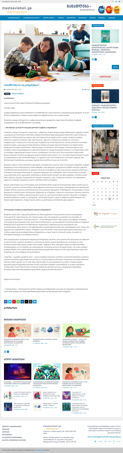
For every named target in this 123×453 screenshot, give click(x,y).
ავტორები (6, 432)
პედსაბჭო (5, 429)
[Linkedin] (22, 301)
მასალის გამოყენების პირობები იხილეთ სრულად (104, 437)
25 (98, 199)
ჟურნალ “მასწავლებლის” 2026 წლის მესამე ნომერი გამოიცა (104, 107)
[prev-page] (5, 352)
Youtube (119, 441)
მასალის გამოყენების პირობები (14, 440)
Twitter (110, 441)
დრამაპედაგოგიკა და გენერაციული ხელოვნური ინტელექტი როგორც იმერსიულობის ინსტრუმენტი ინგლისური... (80, 407)
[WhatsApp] (18, 301)
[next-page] (8, 352)
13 (106, 192)
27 (106, 199)
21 (109, 195)
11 (98, 192)
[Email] (26, 301)
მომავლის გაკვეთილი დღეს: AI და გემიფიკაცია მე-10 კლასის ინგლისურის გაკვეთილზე (16, 341)
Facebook (100, 441)
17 (94, 195)
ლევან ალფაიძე (18, 93)
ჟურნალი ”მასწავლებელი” (12, 426)
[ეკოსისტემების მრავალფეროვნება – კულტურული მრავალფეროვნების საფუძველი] (47, 371)
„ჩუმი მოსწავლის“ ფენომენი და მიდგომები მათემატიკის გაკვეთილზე (22, 405)
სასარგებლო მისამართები (12, 437)
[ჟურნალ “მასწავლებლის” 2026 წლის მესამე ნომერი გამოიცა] (105, 96)
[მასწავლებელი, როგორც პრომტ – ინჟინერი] (47, 330)
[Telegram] (35, 301)
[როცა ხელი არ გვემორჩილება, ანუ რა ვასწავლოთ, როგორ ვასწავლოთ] (66, 395)
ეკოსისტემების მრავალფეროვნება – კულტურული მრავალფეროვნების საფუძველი (46, 383)
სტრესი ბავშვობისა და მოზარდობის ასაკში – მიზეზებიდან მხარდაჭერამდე (51, 394)
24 (94, 199)
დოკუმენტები (7, 434)
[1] (38, 220)
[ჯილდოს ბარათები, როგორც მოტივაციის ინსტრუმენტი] (8, 395)
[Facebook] (113, 1)
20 (106, 195)
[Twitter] (116, 1)
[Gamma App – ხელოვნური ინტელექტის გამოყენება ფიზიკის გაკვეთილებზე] (17, 371)
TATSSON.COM (39, 450)
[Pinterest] (14, 301)
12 (102, 192)
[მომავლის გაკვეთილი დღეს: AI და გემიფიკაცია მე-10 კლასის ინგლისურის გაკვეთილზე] (17, 330)
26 (102, 199)
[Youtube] (119, 1)
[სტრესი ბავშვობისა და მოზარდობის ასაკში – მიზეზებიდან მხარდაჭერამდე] (37, 395)
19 (102, 195)
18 (98, 195)
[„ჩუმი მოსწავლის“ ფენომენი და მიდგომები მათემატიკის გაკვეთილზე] (8, 407)
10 (94, 192)
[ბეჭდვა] (30, 301)
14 (109, 192)
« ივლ (94, 205)
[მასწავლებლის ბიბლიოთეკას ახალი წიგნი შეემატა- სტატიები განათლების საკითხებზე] (105, 36)
